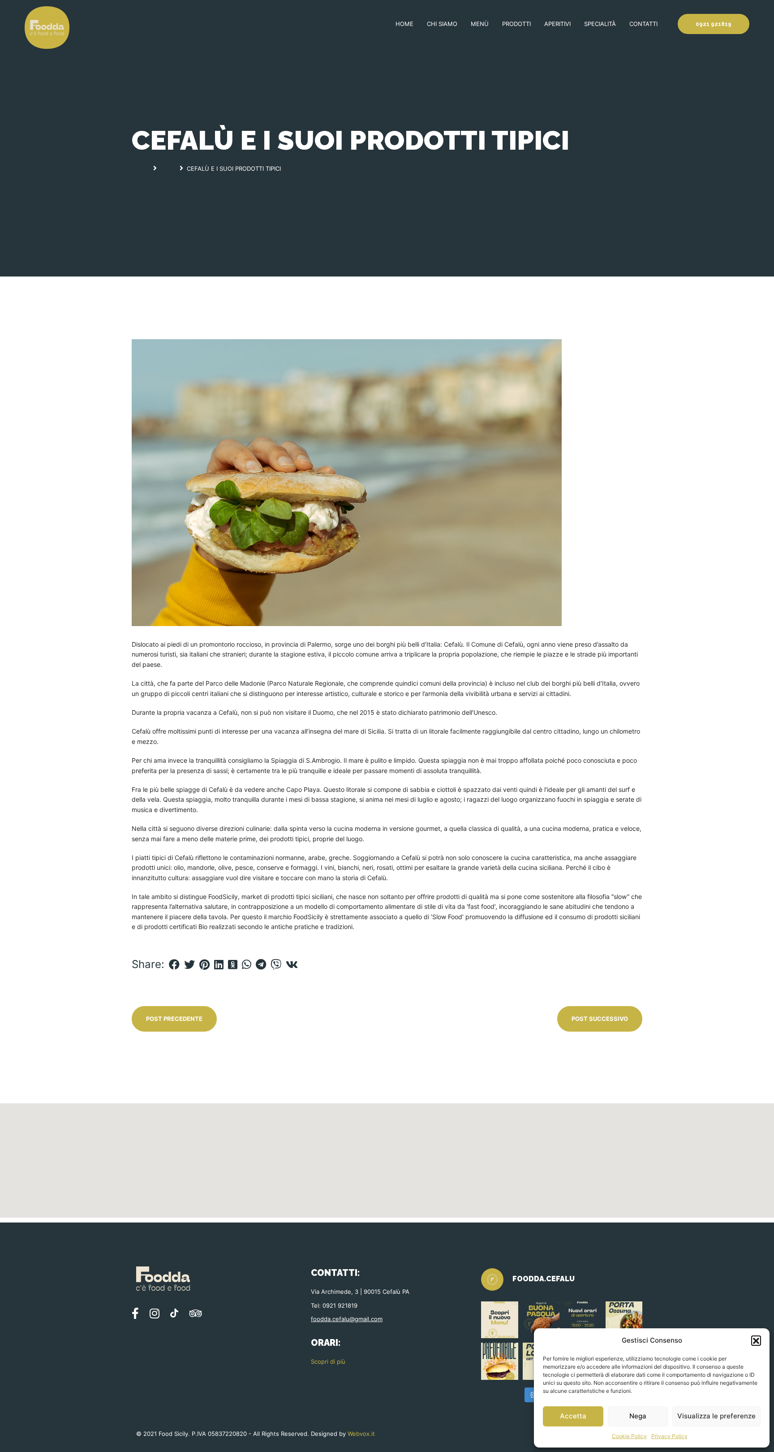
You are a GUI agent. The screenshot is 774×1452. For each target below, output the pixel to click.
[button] (756, 1340)
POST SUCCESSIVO (600, 1018)
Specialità (600, 23)
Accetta (573, 1416)
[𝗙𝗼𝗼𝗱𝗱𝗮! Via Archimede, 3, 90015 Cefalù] (582, 1320)
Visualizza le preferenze (716, 1416)
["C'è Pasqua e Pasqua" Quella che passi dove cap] (541, 1320)
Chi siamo (442, 23)
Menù (480, 23)
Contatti (643, 23)
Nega (637, 1416)
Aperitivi (557, 23)
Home (404, 23)
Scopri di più (328, 1361)
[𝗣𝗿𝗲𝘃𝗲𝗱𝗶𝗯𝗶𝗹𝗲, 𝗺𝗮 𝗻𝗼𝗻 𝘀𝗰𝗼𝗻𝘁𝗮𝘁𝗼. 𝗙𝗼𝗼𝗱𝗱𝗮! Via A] (499, 1361)
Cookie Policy (629, 1436)
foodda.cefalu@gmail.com (347, 1318)
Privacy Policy (669, 1436)
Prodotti (516, 23)
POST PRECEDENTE (174, 1018)
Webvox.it (361, 1433)
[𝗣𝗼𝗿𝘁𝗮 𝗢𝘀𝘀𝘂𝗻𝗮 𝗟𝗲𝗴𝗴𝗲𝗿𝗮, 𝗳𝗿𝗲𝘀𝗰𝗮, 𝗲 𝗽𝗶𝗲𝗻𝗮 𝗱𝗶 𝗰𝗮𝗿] (624, 1320)
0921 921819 (713, 24)
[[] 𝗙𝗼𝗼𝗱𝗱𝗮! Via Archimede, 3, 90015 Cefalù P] (499, 1320)
